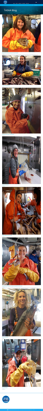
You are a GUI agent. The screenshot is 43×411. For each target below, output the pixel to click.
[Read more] (13, 87)
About (14, 3)
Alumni (17, 3)
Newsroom (20, 3)
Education (23, 3)
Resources (27, 3)
